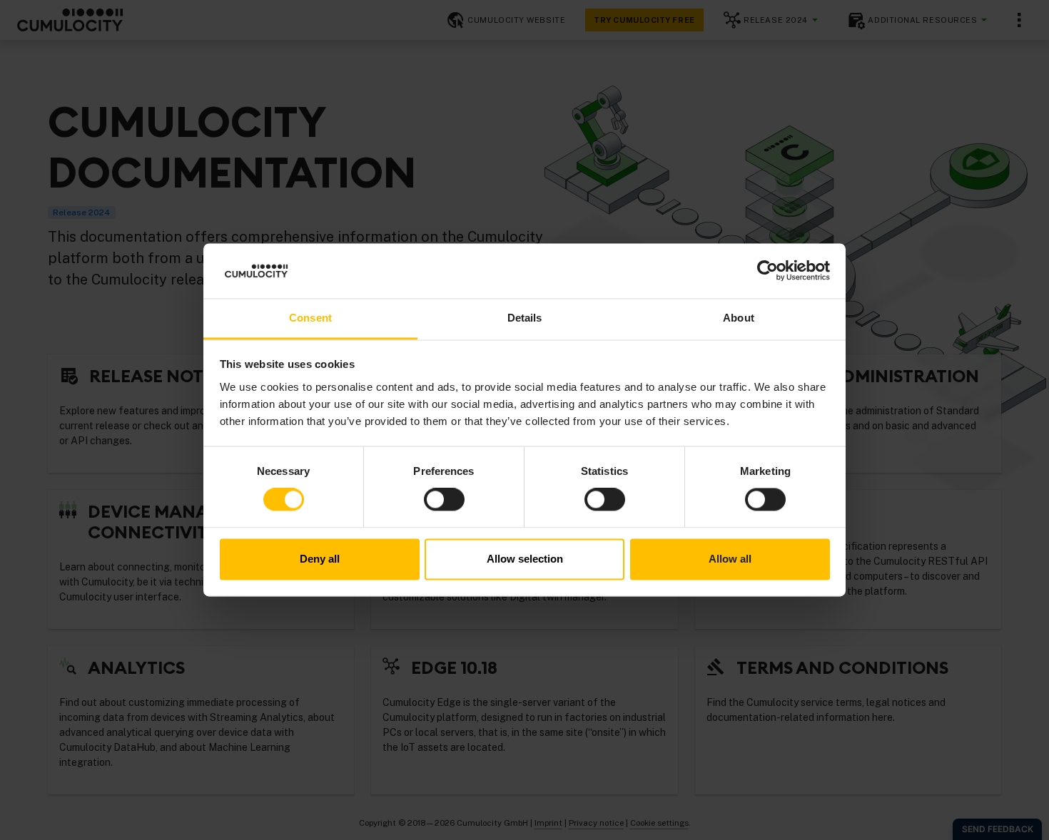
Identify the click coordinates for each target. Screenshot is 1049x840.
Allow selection (525, 559)
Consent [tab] (310, 318)
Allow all (730, 559)
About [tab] (738, 318)
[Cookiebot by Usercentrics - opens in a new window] (767, 271)
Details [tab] (524, 318)
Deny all (320, 559)
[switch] (444, 499)
